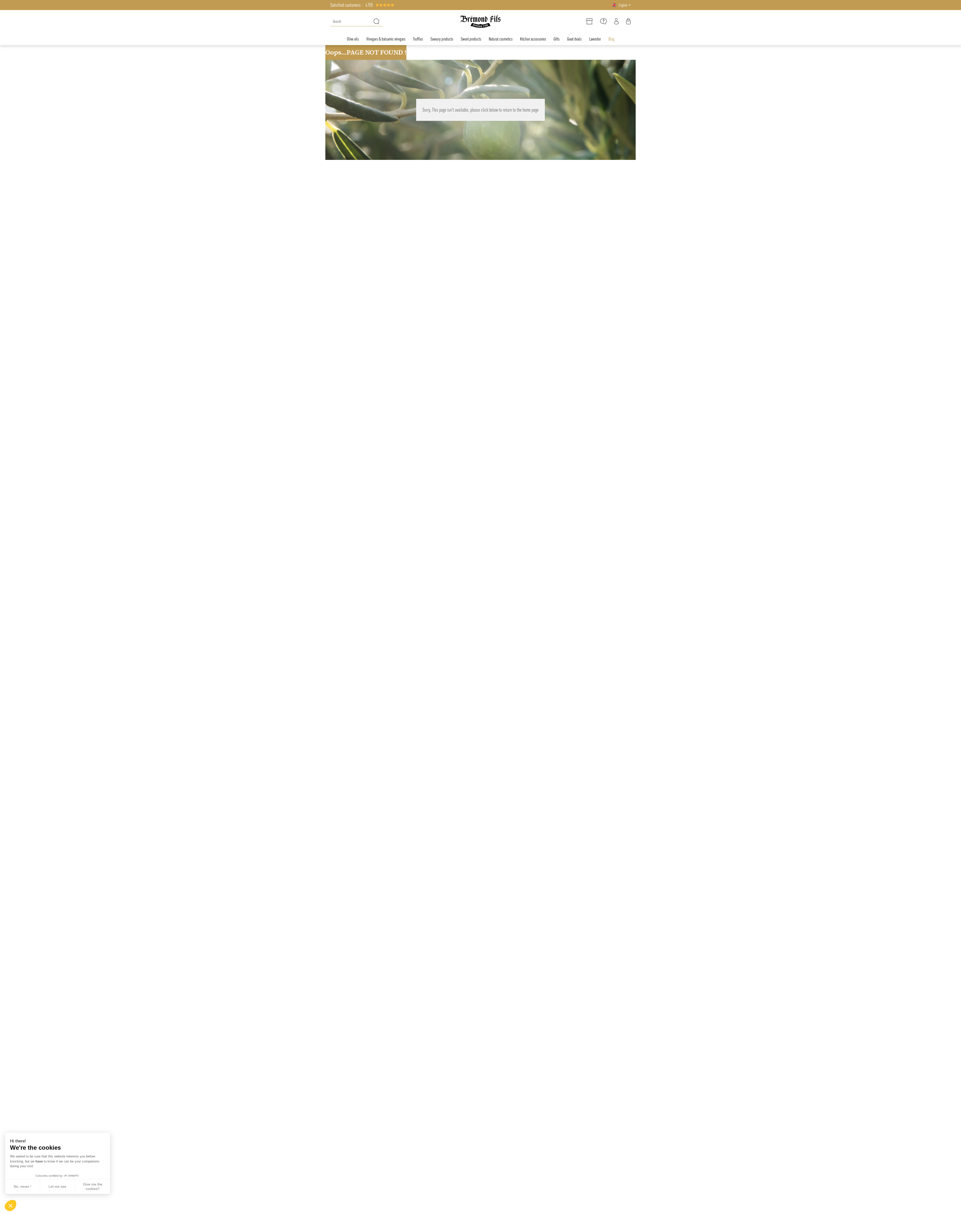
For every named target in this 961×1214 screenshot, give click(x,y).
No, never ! (22, 1186)
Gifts (557, 39)
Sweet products (471, 39)
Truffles (418, 39)
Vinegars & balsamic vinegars (385, 39)
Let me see (57, 1186)
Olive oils (353, 39)
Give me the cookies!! (92, 1186)
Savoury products (441, 39)
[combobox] (356, 21)
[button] (11, 1205)
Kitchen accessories (533, 39)
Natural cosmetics (501, 39)
